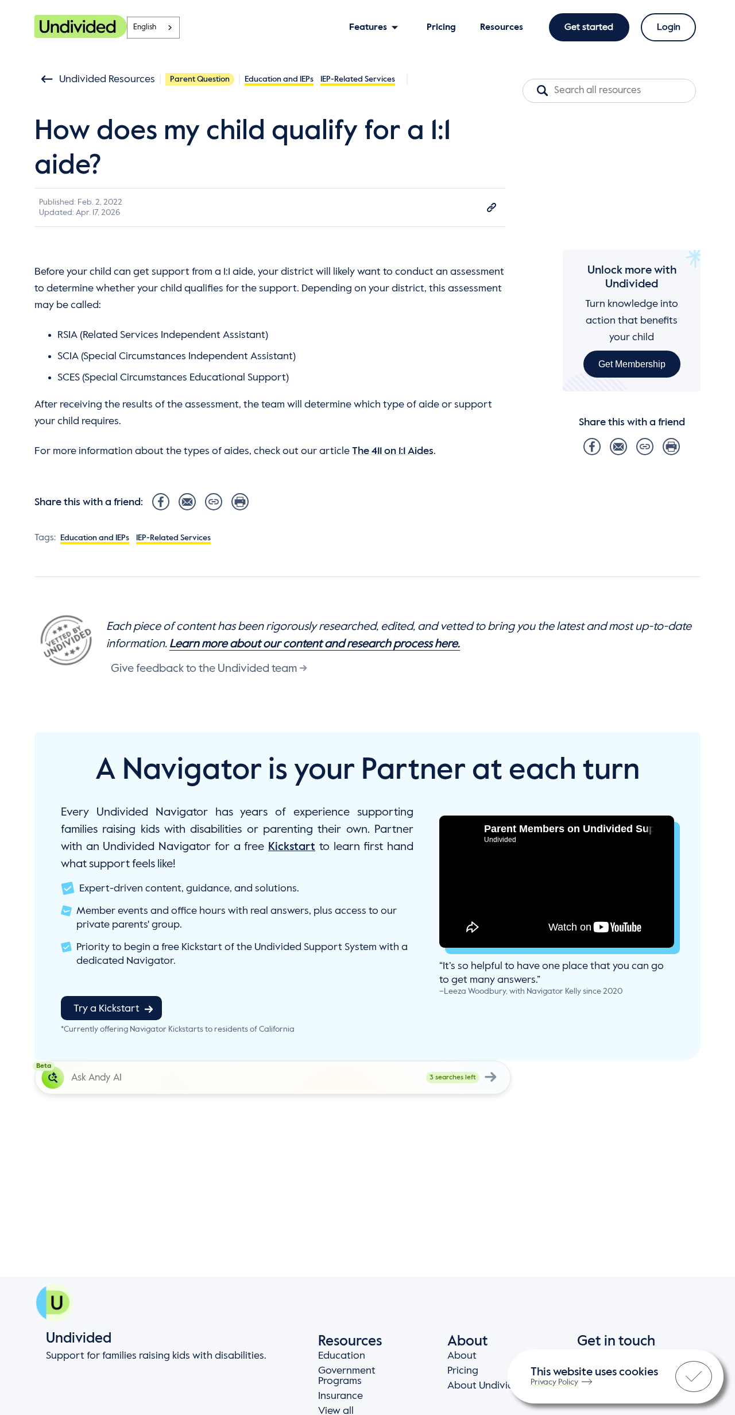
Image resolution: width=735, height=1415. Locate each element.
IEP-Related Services (357, 79)
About (462, 1356)
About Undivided (486, 1386)
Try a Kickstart (107, 1008)
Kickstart (291, 847)
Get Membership (632, 363)
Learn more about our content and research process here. (314, 644)
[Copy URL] (491, 207)
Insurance (340, 1396)
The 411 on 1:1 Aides (393, 451)
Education (341, 1356)
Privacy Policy (554, 1382)
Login (668, 27)
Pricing (462, 1371)
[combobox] (153, 28)
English (144, 27)
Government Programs (347, 1376)
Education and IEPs (279, 79)
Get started (588, 27)
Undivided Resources (107, 79)
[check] (693, 1376)
